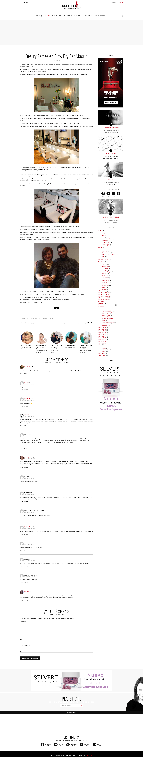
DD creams (105, 275)
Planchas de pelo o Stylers (109, 254)
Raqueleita (27, 457)
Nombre (22, 639)
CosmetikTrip (73, 753)
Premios (47, 753)
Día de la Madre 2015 (104, 294)
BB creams (105, 268)
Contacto (114, 2)
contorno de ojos (106, 272)
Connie (26, 543)
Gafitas (26, 415)
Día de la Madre (102, 291)
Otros (90, 16)
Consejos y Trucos (103, 260)
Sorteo (103, 351)
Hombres (100, 303)
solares (104, 289)
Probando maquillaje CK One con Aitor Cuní (31, 324)
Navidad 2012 (102, 327)
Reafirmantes (105, 282)
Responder (24, 374)
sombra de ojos (106, 325)
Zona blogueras (99, 16)
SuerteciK (27, 399)
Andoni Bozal (105, 310)
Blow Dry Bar (36, 318)
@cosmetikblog (71, 712)
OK (81, 706)
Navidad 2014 (102, 331)
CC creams (104, 270)
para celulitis (105, 279)
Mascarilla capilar (106, 253)
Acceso (121, 2)
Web (21, 651)
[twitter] (24, 2)
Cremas (54, 16)
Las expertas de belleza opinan (106, 305)
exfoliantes (101, 301)
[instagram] (27, 2)
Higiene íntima (105, 350)
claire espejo (28, 527)
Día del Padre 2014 (103, 298)
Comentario (23, 621)
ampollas (104, 235)
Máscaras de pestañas (108, 322)
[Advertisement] (71, 32)
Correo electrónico (25, 645)
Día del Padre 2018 (103, 299)
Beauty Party (27, 318)
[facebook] (21, 2)
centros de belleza (48, 318)
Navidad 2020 (102, 339)
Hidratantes (105, 277)
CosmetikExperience (85, 753)
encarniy (27, 591)
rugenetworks (89, 755)
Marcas (84, 16)
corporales (104, 273)
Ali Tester (27, 366)
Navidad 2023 (102, 343)
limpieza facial (105, 242)
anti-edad (104, 265)
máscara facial (105, 244)
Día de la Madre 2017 (104, 296)
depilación (104, 240)
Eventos (104, 348)
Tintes (103, 256)
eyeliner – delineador (107, 318)
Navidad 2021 (102, 341)
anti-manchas (105, 266)
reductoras (104, 284)
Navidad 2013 (102, 329)
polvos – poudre (106, 324)
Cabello (100, 247)
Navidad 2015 (102, 332)
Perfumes (101, 353)
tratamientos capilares (108, 258)
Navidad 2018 (102, 338)
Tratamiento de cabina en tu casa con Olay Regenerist (78, 324)
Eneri (26, 382)
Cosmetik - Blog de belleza (69, 755)
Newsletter (63, 753)
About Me (40, 753)
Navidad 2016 (102, 334)
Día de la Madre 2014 (104, 292)
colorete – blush (106, 315)
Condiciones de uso (99, 753)
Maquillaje (38, 16)
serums (104, 287)
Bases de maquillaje (107, 312)
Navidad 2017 (102, 336)
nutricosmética (106, 246)
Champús (104, 251)
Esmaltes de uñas (106, 317)
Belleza (47, 16)
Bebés (103, 237)
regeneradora (105, 286)
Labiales (104, 320)
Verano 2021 (101, 355)
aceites (104, 234)
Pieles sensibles (106, 280)
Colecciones (105, 313)
